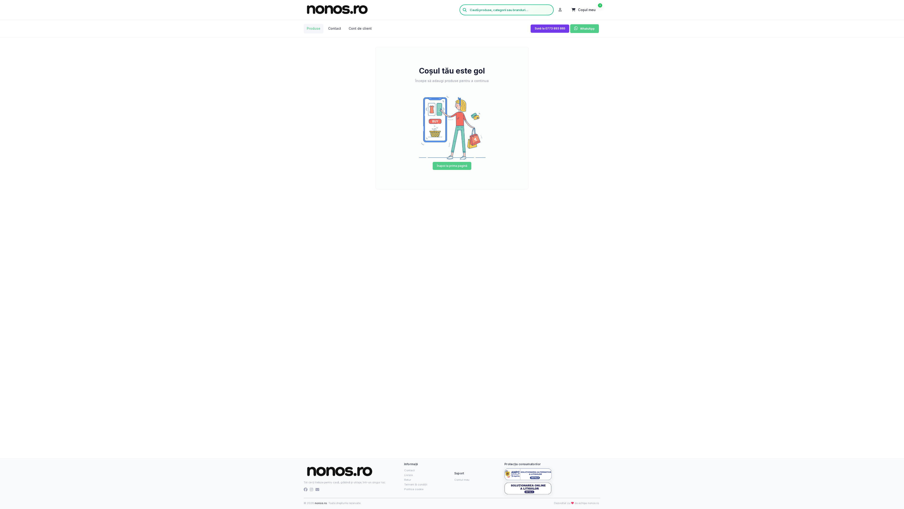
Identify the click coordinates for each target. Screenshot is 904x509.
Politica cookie (413, 489)
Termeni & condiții (415, 484)
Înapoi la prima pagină (452, 166)
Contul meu (461, 479)
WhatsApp (587, 29)
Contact (409, 470)
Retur (407, 479)
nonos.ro (321, 503)
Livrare (408, 475)
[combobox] (507, 9)
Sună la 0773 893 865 (550, 28)
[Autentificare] (560, 10)
